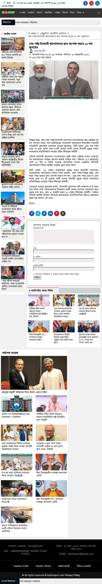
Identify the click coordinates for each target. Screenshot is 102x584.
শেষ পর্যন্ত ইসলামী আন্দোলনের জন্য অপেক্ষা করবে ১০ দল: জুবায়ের (58, 36)
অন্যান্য (78, 12)
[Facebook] (31, 213)
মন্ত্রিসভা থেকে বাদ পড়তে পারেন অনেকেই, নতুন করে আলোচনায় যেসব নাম (12, 81)
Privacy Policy (72, 575)
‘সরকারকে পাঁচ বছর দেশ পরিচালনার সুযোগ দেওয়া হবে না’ (13, 234)
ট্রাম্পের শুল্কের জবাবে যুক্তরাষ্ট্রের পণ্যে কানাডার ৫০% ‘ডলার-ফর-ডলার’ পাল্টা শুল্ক (88, 338)
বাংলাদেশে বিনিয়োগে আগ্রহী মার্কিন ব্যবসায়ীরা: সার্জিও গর (13, 259)
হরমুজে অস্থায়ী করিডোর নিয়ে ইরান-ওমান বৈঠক (24, 392)
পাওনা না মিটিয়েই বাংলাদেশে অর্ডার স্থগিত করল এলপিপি (12, 209)
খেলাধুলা (57, 12)
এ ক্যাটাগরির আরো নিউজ (41, 290)
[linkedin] (97, 3)
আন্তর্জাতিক (48, 12)
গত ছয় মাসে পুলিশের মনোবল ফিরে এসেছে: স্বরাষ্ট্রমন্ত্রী (87, 311)
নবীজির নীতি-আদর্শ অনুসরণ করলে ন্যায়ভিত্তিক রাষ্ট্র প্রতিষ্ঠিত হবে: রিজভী (38, 312)
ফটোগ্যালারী (64, 566)
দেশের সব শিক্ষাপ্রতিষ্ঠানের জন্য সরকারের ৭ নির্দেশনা (16, 415)
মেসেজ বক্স (38, 228)
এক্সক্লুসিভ (44, 33)
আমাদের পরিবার (43, 566)
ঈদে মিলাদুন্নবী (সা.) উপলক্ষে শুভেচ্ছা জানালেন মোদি (37, 337)
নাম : (35, 248)
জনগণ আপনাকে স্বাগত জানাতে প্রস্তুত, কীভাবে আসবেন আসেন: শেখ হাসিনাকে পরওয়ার (11, 108)
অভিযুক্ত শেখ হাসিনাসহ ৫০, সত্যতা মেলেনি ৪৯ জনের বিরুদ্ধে (12, 55)
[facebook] (86, 3)
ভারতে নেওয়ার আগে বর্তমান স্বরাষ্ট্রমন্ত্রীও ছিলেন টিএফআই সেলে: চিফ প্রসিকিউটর (12, 161)
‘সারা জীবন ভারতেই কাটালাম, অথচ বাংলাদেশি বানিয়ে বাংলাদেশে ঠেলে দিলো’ (13, 285)
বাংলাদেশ (31, 12)
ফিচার (72, 12)
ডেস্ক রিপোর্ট (39, 51)
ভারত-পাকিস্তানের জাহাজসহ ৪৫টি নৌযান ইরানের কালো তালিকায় (14, 528)
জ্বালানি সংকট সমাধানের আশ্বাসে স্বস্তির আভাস (12, 186)
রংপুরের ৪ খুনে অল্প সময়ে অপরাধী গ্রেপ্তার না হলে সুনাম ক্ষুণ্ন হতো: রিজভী (49, 446)
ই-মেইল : (37, 257)
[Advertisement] (63, 120)
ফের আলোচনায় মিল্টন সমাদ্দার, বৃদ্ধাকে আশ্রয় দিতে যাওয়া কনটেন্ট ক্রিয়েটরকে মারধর (63, 312)
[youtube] (92, 3)
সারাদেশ (39, 12)
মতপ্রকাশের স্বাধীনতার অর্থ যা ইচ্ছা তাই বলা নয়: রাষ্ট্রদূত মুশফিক (13, 135)
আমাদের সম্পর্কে (21, 566)
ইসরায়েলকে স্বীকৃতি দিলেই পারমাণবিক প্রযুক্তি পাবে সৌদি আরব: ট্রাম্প (63, 338)
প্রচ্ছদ (23, 12)
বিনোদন (65, 12)
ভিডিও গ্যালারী (84, 566)
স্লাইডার (62, 33)
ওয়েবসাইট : (38, 265)
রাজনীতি (54, 33)
